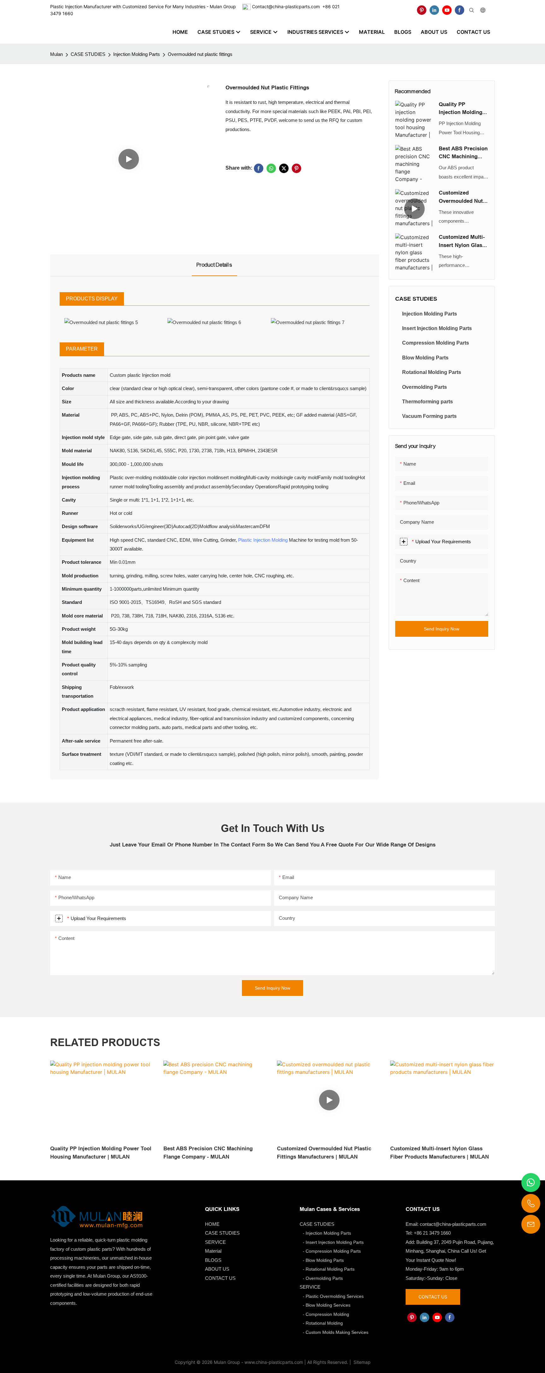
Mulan (56, 54)
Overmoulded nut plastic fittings (200, 54)
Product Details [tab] (214, 265)
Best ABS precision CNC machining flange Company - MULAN (463, 153)
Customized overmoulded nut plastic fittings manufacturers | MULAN (461, 197)
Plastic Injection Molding (263, 540)
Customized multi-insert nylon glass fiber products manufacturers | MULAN (462, 241)
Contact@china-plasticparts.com (286, 6)
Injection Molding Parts (136, 54)
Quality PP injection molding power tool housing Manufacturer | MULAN (460, 109)
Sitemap (361, 1362)
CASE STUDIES (88, 54)
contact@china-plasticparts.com (453, 1224)
